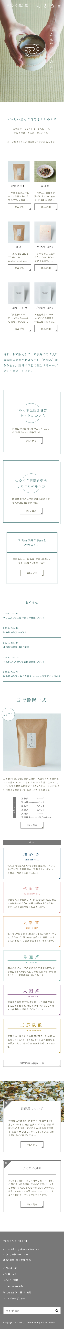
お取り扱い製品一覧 (31, 1063)
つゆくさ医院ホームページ (17, 1254)
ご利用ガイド (9, 1274)
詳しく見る (32, 573)
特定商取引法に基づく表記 (17, 1292)
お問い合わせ (10, 1268)
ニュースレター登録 (13, 1286)
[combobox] (32, 1310)
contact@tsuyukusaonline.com (21, 1249)
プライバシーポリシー (14, 1298)
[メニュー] (59, 6)
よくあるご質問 (11, 1280)
